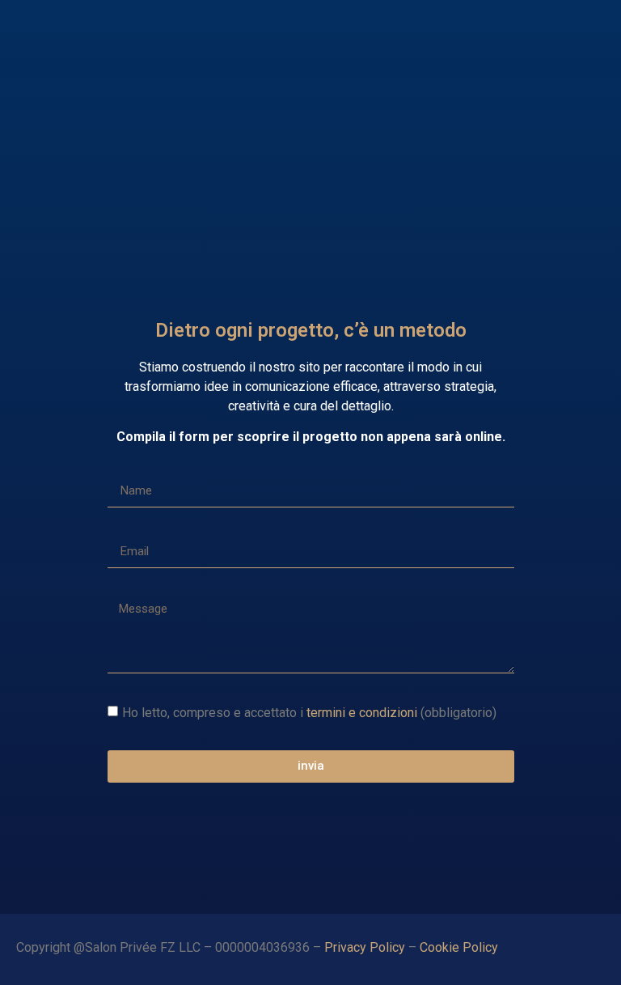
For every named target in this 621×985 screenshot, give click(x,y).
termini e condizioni (361, 712)
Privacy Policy (364, 947)
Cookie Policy (460, 947)
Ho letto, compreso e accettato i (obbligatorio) (309, 712)
